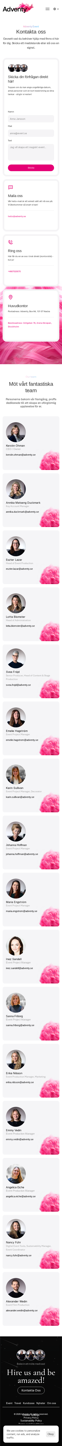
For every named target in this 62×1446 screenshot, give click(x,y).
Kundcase (28, 1403)
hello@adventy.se (17, 216)
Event (9, 1403)
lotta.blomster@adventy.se (20, 625)
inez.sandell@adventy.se (20, 968)
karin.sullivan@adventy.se (20, 797)
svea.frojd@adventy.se (18, 684)
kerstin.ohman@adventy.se (21, 454)
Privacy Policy (31, 1417)
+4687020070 (14, 271)
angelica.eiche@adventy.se (21, 1196)
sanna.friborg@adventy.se (20, 1025)
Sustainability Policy (31, 1420)
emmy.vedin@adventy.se (20, 1139)
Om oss (51, 1403)
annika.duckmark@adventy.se (23, 511)
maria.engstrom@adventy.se (22, 911)
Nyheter (40, 1403)
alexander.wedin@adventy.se (22, 1310)
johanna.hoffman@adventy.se (22, 854)
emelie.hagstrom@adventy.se (22, 740)
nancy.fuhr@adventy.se (19, 1255)
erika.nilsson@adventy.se (20, 1082)
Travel (17, 1403)
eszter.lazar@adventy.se (19, 568)
